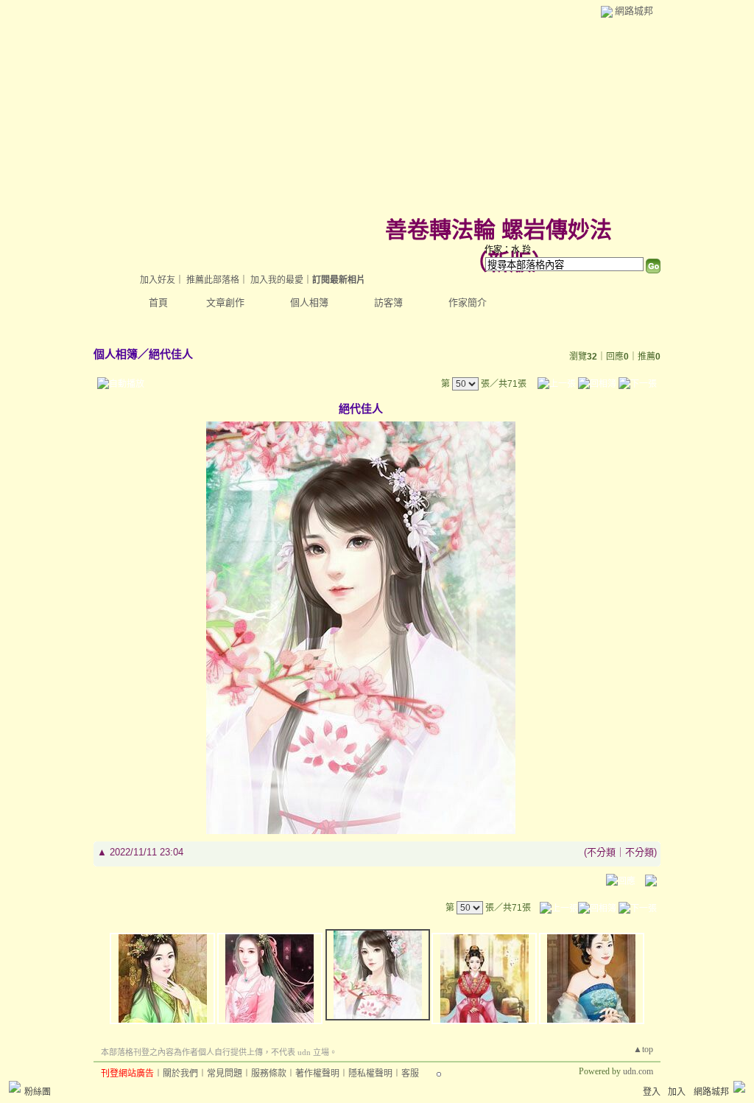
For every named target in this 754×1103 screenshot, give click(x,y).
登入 (651, 1092)
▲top (643, 1049)
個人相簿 (309, 302)
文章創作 (225, 302)
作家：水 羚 (508, 250)
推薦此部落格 (212, 280)
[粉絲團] (15, 1087)
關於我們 (180, 1073)
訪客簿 (388, 302)
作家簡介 (467, 302)
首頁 (158, 302)
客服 (410, 1073)
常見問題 (224, 1073)
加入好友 (157, 280)
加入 (677, 1092)
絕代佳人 (171, 354)
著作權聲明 (317, 1073)
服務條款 (268, 1073)
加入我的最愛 (276, 280)
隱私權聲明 (370, 1073)
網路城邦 (634, 10)
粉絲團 (37, 1092)
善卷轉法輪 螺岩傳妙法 (498, 229)
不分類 (601, 852)
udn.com (638, 1071)
